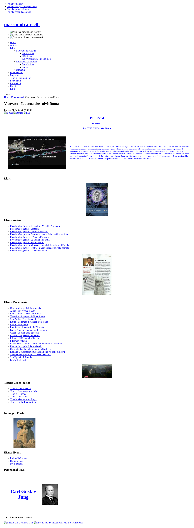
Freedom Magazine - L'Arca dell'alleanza (30, 237)
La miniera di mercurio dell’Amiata (27, 327)
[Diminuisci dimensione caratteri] (26, 37)
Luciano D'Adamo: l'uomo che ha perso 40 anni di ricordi (37, 351)
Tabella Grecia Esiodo (20, 388)
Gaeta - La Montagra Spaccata (24, 332)
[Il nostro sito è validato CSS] (19, 522)
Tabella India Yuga (19, 396)
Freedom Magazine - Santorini (24, 228)
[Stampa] (18, 112)
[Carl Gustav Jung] (50, 504)
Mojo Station (16, 463)
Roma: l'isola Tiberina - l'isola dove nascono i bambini (36, 343)
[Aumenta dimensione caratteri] (25, 32)
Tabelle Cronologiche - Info (23, 391)
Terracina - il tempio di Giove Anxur (27, 316)
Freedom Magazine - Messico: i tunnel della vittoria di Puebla (39, 245)
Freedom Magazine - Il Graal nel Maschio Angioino (35, 226)
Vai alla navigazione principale (22, 6)
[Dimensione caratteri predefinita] (26, 34)
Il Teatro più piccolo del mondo (25, 335)
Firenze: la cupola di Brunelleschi (26, 346)
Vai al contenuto (15, 3)
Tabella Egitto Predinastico (23, 402)
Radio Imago (16, 461)
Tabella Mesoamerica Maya (23, 399)
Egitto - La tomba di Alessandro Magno (29, 321)
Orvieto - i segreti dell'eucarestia (25, 308)
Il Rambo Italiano (18, 341)
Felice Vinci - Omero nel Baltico (25, 313)
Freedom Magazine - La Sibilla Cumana (29, 250)
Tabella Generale (18, 394)
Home (7, 97)
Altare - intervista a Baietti (22, 311)
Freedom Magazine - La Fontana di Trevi (30, 239)
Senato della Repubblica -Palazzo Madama (30, 354)
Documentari (17, 97)
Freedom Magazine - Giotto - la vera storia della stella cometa (39, 248)
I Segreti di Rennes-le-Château (24, 338)
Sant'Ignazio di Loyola (21, 357)
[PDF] (27, 112)
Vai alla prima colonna (18, 9)
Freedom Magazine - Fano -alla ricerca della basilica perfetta (39, 234)
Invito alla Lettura (18, 458)
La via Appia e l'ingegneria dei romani (28, 330)
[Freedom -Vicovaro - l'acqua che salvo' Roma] (37, 167)
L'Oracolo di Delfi (19, 324)
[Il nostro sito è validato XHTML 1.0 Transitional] (58, 522)
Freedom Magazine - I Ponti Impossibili (29, 231)
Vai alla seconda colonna (19, 12)
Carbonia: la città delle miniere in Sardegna (30, 349)
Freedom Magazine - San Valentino (27, 242)
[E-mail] (8, 112)
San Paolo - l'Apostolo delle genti (26, 319)
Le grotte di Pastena (19, 360)
